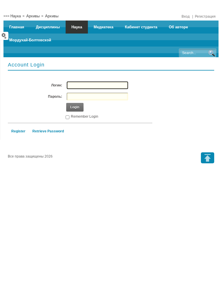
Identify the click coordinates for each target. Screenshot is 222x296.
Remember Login (84, 116)
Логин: (56, 85)
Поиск (211, 53)
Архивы (33, 16)
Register (18, 131)
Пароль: (55, 97)
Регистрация (205, 16)
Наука (15, 16)
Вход (186, 16)
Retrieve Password (48, 131)
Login (74, 107)
